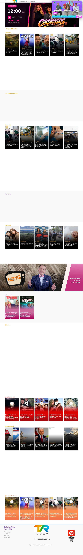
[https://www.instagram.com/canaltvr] (44, 534)
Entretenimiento (24, 48)
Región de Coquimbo (23, 241)
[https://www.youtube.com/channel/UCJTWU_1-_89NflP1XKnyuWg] (47, 534)
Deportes (39, 48)
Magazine (9, 241)
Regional (38, 241)
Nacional (53, 48)
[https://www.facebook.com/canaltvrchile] (37, 534)
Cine (8, 48)
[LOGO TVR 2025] (14, 1)
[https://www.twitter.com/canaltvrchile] (41, 534)
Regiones (68, 141)
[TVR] (5, 1)
